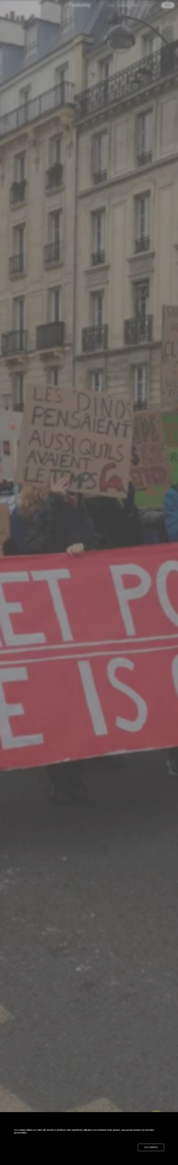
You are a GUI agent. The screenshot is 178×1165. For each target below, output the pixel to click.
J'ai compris (151, 1147)
